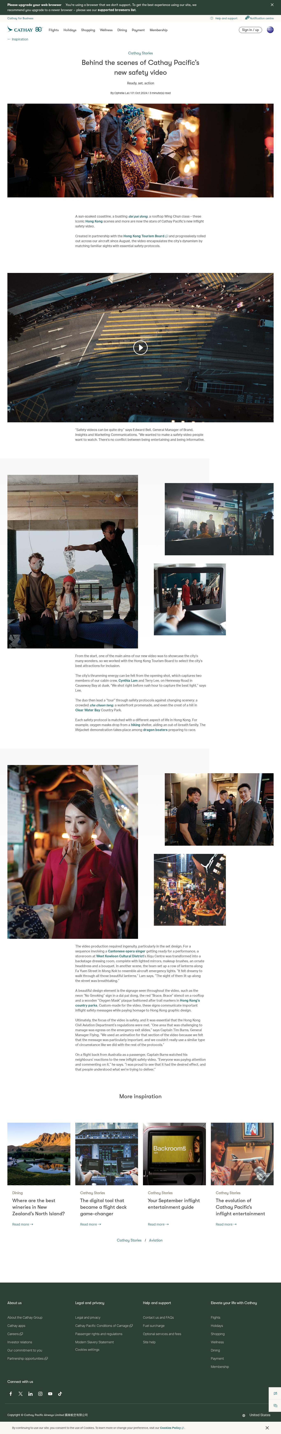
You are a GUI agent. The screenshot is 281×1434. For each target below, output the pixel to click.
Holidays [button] (70, 30)
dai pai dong (137, 216)
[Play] (140, 347)
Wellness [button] (106, 30)
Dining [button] (122, 30)
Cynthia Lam (128, 680)
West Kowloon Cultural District (120, 956)
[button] (267, 1427)
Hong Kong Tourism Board (144, 236)
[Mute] (15, 419)
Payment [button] (138, 30)
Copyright (13, 1415)
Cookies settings (87, 1350)
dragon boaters (155, 729)
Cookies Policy (170, 1427)
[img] (272, 4)
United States (260, 1415)
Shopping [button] (88, 30)
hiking (135, 725)
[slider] (9, 414)
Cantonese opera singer (126, 951)
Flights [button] (54, 30)
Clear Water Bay (87, 710)
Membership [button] (158, 30)
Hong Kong (94, 221)
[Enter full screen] (270, 419)
